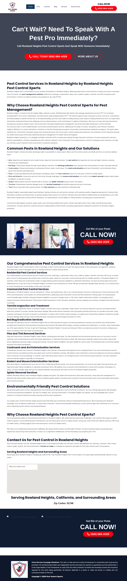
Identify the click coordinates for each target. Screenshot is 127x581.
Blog (55, 7)
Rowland (32, 497)
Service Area (75, 7)
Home (30, 7)
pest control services (98, 455)
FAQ (38, 7)
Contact (47, 7)
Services (64, 7)
